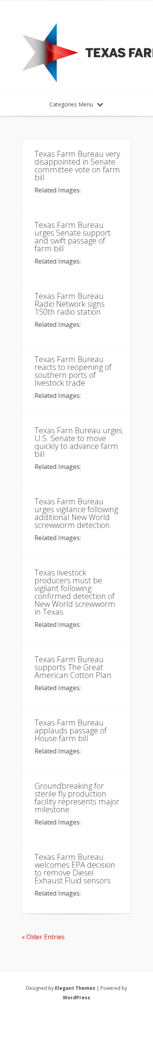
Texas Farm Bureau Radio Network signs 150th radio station (70, 304)
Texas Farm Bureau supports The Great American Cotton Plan (73, 667)
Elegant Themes (75, 988)
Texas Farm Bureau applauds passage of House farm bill (71, 730)
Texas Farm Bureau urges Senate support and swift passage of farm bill (73, 237)
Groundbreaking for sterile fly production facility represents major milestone (77, 798)
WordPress (76, 997)
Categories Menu (71, 104)
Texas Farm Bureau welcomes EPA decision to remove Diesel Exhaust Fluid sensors (75, 869)
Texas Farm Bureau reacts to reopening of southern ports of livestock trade (73, 371)
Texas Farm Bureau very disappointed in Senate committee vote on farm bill (77, 165)
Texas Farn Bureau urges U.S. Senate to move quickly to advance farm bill (78, 442)
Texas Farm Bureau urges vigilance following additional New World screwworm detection (76, 513)
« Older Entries (43, 937)
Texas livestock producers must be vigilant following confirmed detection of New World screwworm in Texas (75, 592)
